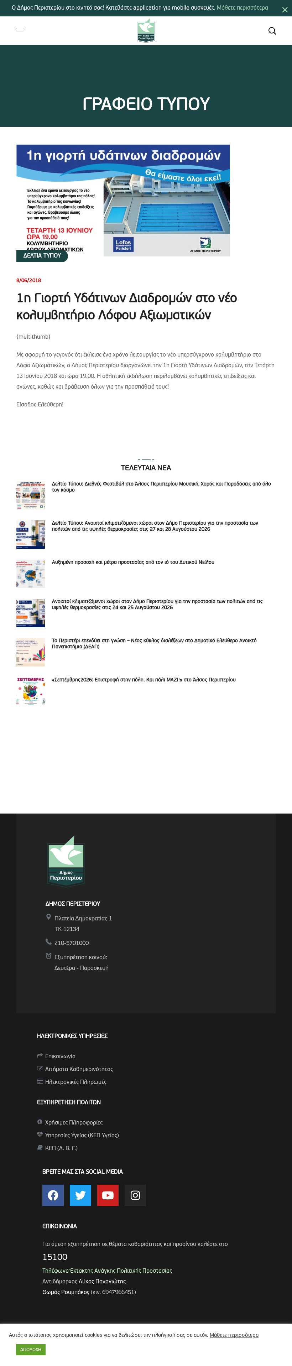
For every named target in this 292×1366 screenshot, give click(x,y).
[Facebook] (53, 1195)
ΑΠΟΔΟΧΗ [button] (30, 1349)
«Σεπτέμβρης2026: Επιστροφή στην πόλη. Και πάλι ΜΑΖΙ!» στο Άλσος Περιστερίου (144, 680)
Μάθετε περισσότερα (242, 8)
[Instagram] (135, 1195)
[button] (272, 30)
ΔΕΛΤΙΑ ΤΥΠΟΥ (42, 256)
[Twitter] (80, 1195)
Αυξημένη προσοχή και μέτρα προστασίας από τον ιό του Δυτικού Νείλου (133, 562)
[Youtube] (108, 1195)
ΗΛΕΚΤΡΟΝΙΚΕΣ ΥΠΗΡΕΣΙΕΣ (72, 1036)
